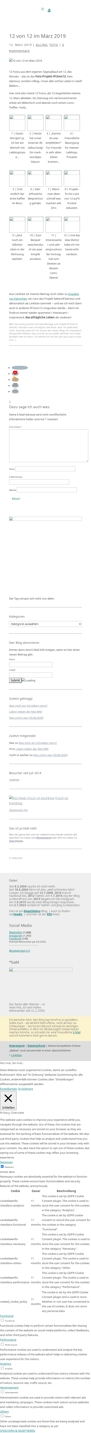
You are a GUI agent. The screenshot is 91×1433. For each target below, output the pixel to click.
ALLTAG (41, 45)
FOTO (54, 45)
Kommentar (15, 427)
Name (12, 469)
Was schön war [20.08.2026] (26, 718)
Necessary (9, 1167)
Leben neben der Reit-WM (25, 712)
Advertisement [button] (9, 1387)
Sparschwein (16, 840)
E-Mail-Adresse (15, 477)
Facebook (15, 938)
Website (12, 490)
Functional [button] (6, 1316)
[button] (20, 368)
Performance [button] (8, 1340)
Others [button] (4, 1411)
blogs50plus (32, 911)
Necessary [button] (6, 1162)
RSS (49, 914)
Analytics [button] (5, 1364)
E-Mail (76, 1032)
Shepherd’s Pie (18, 810)
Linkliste (16, 1055)
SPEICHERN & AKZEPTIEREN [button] (17, 1431)
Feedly (17, 914)
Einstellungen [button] (8, 1089)
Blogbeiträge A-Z (19, 951)
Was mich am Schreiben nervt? (28, 706)
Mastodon (15, 932)
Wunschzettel (43, 837)
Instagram (15, 935)
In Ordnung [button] (25, 1089)
